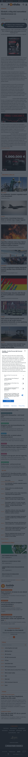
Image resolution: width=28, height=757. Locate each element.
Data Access (14, 405)
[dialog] (14, 378)
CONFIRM (8, 400)
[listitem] (14, 376)
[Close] (25, 351)
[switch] (23, 378)
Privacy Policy (22, 405)
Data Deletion (6, 405)
